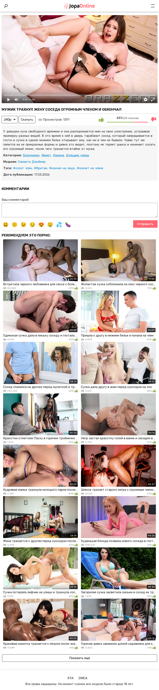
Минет (46, 155)
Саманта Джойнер (32, 162)
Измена (58, 155)
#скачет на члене (90, 168)
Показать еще (79, 658)
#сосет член (22, 168)
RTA (70, 678)
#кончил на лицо (62, 168)
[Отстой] (154, 119)
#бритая (40, 168)
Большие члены (77, 155)
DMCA (82, 678)
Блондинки (31, 155)
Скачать (27, 119)
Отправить (145, 224)
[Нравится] (101, 119)
